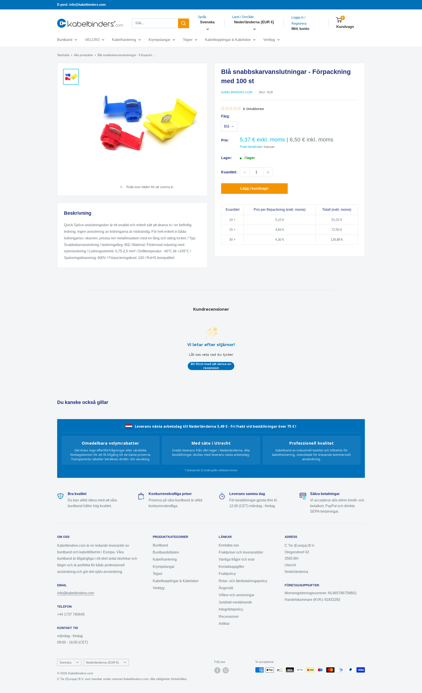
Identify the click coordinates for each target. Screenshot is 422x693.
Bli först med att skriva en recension (211, 366)
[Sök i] (183, 23)
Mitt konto (300, 29)
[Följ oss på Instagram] (226, 670)
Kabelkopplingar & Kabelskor (228, 40)
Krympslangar (159, 40)
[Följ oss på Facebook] (217, 670)
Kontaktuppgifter (231, 566)
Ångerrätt (226, 588)
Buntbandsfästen (166, 552)
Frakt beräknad (251, 146)
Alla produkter (83, 55)
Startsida (63, 55)
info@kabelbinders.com (75, 593)
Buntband (64, 40)
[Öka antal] (268, 172)
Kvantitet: (229, 172)
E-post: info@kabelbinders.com (81, 4)
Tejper (188, 40)
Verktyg (269, 40)
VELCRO (92, 40)
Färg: (225, 116)
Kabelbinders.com (236, 92)
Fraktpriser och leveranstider (241, 552)
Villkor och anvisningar (236, 595)
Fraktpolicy (227, 574)
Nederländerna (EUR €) (102, 662)
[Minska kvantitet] (244, 172)
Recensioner (229, 616)
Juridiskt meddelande (235, 602)
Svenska (65, 662)
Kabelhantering (124, 40)
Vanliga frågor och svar (237, 559)
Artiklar (224, 623)
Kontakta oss (229, 545)
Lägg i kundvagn (254, 188)
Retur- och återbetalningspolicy (243, 581)
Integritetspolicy (231, 609)
